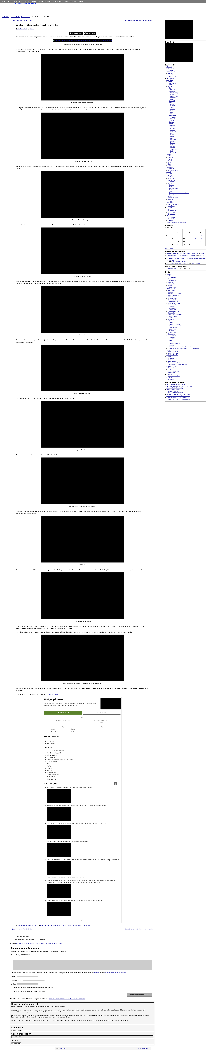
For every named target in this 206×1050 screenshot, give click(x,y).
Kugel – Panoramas (173, 204)
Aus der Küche (18, 1)
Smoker (170, 196)
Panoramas (169, 202)
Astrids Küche (44, 925)
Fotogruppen (170, 167)
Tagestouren (171, 214)
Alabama (172, 128)
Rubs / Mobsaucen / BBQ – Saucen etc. (180, 347)
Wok (170, 201)
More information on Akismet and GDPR (118, 972)
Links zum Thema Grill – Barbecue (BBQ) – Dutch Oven (183, 348)
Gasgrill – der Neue (174, 324)
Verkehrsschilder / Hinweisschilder (176, 222)
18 (195, 238)
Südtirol (172, 105)
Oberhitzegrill (171, 181)
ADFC (169, 209)
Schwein (171, 194)
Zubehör (171, 330)
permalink (87, 925)
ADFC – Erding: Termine (175, 314)
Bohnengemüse (55, 925)
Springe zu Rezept (76, 33)
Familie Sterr (5, 17)
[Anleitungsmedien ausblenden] (119, 783)
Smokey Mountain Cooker (176, 326)
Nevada (172, 146)
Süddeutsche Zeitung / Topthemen (177, 364)
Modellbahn (171, 70)
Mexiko (171, 113)
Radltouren (27, 1)
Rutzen (170, 162)
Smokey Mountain (173, 197)
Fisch (170, 186)
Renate (170, 175)
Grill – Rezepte (172, 335)
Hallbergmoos (174, 96)
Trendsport (171, 220)
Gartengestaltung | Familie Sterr (175, 258)
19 (201, 238)
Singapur (171, 122)
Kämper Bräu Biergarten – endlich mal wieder (179, 386)
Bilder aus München (173, 351)
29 (178, 244)
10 (189, 235)
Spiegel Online (172, 366)
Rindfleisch (172, 337)
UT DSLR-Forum (173, 170)
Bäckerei (170, 73)
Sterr (169, 164)
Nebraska (173, 144)
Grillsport (34, 1)
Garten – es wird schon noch (174, 392)
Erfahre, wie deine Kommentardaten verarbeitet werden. (67, 999)
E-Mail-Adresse (16, 980)
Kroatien (171, 112)
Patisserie (170, 75)
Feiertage (170, 84)
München (173, 97)
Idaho (171, 138)
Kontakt (170, 377)
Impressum (81, 1)
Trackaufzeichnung (173, 311)
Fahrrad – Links (172, 316)
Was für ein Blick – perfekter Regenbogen (178, 394)
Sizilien (172, 104)
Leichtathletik (171, 217)
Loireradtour (171, 212)
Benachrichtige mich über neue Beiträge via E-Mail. (29, 991)
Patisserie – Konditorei (174, 293)
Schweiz (171, 120)
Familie (10, 1)
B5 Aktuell (171, 368)
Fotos (41, 1)
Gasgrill (171, 322)
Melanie (170, 160)
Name (13, 976)
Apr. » (171, 248)
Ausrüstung (171, 319)
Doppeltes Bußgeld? (172, 391)
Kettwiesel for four (173, 301)
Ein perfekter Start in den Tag (174, 388)
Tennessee (173, 149)
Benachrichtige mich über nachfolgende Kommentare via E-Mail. (33, 987)
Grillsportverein (172, 332)
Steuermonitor (172, 361)
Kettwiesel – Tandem (174, 300)
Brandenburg (174, 92)
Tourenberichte (172, 305)
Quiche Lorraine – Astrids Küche (21, 20)
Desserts (171, 185)
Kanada (171, 110)
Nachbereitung (172, 313)
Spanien (171, 123)
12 (201, 235)
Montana (172, 143)
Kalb (170, 189)
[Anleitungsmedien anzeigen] (115, 783)
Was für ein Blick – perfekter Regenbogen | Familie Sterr (182, 253)
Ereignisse (169, 80)
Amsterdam (173, 117)
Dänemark (172, 89)
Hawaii (172, 136)
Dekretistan (171, 68)
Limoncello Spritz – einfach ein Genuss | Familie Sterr (181, 255)
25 (195, 241)
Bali (170, 88)
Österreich (172, 118)
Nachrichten (47, 1)
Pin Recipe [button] (103, 712)
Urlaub (170, 86)
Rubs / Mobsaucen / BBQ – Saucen (179, 193)
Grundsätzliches (172, 298)
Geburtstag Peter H (171, 268)
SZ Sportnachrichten (174, 371)
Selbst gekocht (25, 17)
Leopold (170, 173)
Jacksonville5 (172, 180)
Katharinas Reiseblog (70, 1)
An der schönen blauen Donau (175, 389)
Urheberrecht (171, 379)
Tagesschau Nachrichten (175, 363)
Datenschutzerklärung (174, 376)
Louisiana (173, 141)
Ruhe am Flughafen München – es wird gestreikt (139, 20)
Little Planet (171, 206)
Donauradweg (172, 210)
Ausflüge (170, 81)
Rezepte (170, 183)
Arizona (172, 130)
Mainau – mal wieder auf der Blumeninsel (178, 399)
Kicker (169, 369)
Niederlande (172, 115)
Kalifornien (173, 139)
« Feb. (167, 248)
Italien (170, 102)
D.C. (171, 133)
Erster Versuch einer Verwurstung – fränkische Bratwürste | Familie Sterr (39, 943)
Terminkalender (172, 358)
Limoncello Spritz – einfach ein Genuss (177, 397)
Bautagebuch (170, 78)
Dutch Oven (171, 178)
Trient (171, 107)
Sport (168, 215)
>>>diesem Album (52, 694)
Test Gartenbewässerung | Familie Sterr (177, 263)
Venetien (172, 109)
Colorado (173, 131)
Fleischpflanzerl (76, 925)
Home (4, 1)
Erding (172, 94)
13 (166, 238)
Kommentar (15, 959)
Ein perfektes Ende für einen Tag (175, 384)
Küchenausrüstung (173, 295)
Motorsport (171, 218)
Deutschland (172, 91)
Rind (170, 191)
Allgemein (169, 67)
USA (170, 126)
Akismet (96, 972)
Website (13, 984)
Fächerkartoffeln (65, 925)
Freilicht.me (171, 168)
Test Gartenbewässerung (179, 261)
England (171, 99)
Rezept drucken (90, 33)
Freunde (168, 172)
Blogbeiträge (172, 277)
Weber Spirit (171, 199)
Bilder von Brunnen (173, 353)
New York (173, 147)
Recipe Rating (15, 955)
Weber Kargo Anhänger (174, 303)
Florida (172, 134)
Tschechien (172, 125)
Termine (168, 356)
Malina (170, 159)
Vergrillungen (171, 334)
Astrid (169, 155)
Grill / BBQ (169, 176)
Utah (171, 151)
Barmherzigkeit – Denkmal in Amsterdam (178, 396)
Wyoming (173, 152)
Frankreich (172, 101)
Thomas (170, 165)
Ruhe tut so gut (195, 263)
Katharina (170, 157)
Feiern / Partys (172, 83)
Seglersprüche (57, 1)
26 (201, 241)
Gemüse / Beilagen (174, 188)
